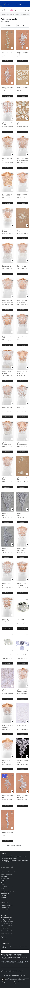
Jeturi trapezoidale (7, 655)
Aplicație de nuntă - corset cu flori (22, 301)
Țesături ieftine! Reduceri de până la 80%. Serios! (14, 856)
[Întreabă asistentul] (3, 979)
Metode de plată (5, 878)
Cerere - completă (22, 725)
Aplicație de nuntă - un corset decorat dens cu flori (7, 301)
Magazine (3, 897)
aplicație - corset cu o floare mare (22, 584)
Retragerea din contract (7, 874)
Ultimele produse (21, 25)
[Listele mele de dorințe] (25, 10)
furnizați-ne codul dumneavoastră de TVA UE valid (17, 4)
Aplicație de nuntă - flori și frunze (7, 408)
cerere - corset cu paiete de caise (7, 194)
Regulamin (4, 880)
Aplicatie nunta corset (6, 690)
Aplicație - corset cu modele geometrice (22, 443)
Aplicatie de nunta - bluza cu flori (22, 372)
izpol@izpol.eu (8, 933)
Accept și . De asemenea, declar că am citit (15, 956)
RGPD (2, 882)
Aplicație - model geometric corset (6, 443)
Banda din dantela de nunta (22, 761)
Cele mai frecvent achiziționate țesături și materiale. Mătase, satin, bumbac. (14, 861)
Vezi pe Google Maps (6, 928)
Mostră (3, 884)
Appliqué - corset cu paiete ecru (7, 726)
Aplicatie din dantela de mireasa (7, 833)
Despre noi (4, 876)
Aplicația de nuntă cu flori (22, 88)
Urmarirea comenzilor (7, 905)
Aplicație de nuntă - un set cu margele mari (22, 690)
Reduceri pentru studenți (7, 891)
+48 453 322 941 (10, 931)
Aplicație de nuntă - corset (22, 194)
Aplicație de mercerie (5, 514)
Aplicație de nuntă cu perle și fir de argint (7, 88)
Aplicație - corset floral (6, 336)
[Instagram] (2, 937)
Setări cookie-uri (17, 971)
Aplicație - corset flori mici (6, 372)
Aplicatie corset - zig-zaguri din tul (6, 620)
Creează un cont (5, 909)
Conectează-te (5, 907)
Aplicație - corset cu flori (22, 408)
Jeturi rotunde (21, 619)
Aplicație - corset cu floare (7, 478)
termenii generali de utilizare (12, 954)
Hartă (2, 889)
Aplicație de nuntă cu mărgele (22, 478)
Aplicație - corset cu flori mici (7, 230)
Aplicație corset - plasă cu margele (21, 265)
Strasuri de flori (21, 655)
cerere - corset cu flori (22, 336)
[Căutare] (5, 10)
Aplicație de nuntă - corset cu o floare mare (22, 159)
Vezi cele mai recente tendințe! (9, 858)
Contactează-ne (5, 893)
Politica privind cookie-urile (8, 872)
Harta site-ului (4, 895)
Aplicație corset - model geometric (6, 265)
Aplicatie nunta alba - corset (7, 123)
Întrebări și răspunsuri (6, 887)
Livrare (3, 870)
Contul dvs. (5, 902)
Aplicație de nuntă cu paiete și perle (22, 796)
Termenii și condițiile (17, 979)
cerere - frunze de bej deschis (7, 53)
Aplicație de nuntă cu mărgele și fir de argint (22, 53)
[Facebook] (6, 937)
